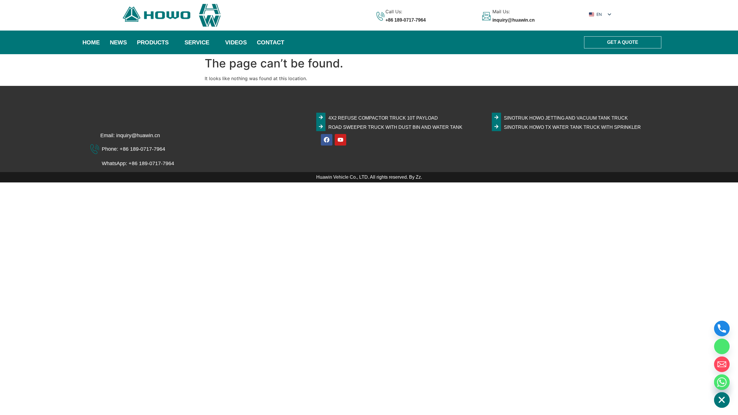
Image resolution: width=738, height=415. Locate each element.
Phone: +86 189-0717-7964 (133, 149)
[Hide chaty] (722, 400)
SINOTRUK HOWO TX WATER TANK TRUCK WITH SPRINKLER (572, 127)
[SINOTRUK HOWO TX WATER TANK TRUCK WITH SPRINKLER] (496, 126)
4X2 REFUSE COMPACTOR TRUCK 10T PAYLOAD (383, 118)
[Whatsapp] (722, 382)
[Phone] (722, 328)
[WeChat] (722, 346)
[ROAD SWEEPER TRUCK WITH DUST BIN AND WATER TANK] (320, 126)
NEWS (118, 42)
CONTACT (270, 42)
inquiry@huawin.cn (513, 20)
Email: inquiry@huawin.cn (130, 135)
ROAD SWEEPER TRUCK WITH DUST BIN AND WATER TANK (395, 127)
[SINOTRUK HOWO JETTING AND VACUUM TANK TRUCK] (496, 117)
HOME (91, 42)
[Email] (722, 364)
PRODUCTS (153, 42)
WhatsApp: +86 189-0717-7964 (138, 163)
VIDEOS (236, 42)
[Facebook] (326, 140)
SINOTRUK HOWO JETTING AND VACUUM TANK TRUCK (566, 118)
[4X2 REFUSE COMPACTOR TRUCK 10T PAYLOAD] (320, 117)
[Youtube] (340, 140)
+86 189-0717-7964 (405, 20)
